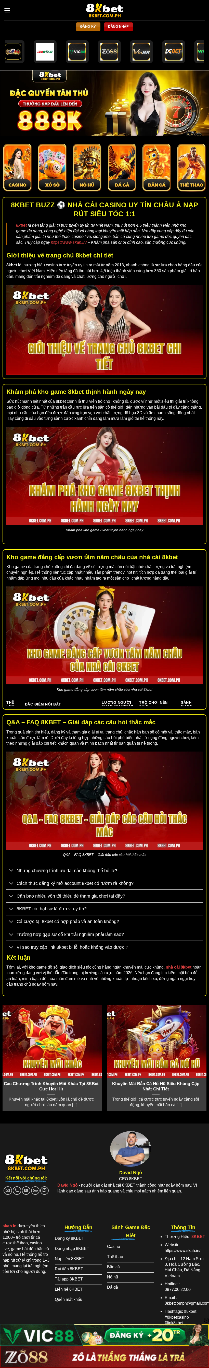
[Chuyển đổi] (11, 871)
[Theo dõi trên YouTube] (26, 1190)
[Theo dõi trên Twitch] (44, 1190)
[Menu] (7, 10)
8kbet (21, 225)
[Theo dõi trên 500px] (35, 1190)
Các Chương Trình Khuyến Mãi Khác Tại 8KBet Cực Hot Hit (51, 1086)
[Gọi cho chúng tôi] (17, 1190)
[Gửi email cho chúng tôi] (8, 1190)
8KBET (198, 1236)
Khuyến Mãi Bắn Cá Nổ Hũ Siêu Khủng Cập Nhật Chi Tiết (155, 1086)
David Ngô (67, 1185)
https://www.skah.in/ (69, 242)
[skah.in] (104, 10)
